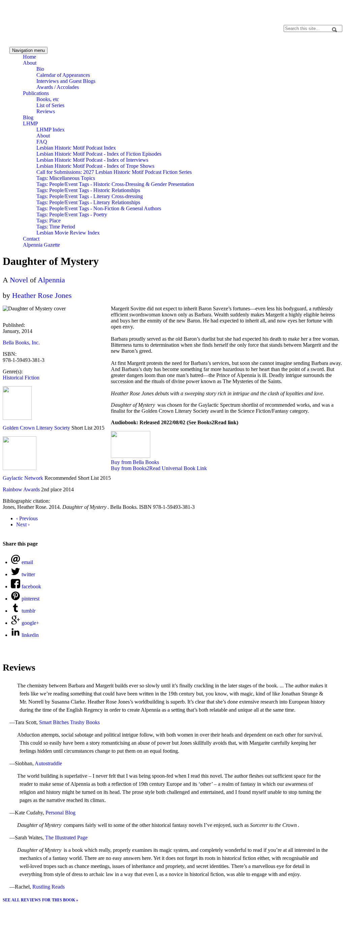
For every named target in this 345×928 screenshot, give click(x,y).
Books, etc (47, 99)
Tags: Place (48, 220)
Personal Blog (60, 812)
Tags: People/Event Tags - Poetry (71, 214)
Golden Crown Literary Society (36, 428)
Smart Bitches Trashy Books (69, 722)
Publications (36, 93)
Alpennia (34, 22)
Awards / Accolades (57, 87)
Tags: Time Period (55, 226)
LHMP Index (50, 129)
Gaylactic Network (23, 478)
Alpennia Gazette (41, 245)
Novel (19, 280)
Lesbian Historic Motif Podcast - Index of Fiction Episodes (98, 154)
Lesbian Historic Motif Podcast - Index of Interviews (92, 160)
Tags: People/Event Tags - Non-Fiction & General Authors (98, 208)
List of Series (50, 105)
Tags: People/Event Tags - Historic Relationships (88, 190)
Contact (31, 239)
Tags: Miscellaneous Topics (65, 178)
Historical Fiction (21, 377)
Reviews (45, 111)
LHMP (30, 123)
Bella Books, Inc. (21, 342)
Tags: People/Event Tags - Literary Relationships (88, 202)
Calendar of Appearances (63, 75)
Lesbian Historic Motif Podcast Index (76, 148)
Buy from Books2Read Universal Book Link (159, 468)
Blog (28, 117)
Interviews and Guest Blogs (65, 81)
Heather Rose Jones (42, 295)
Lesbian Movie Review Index (68, 233)
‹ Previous (27, 518)
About (29, 63)
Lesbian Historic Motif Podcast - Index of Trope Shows (95, 166)
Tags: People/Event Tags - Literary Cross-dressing (89, 196)
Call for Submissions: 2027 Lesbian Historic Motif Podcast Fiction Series (114, 172)
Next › (23, 524)
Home (29, 57)
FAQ (41, 142)
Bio (40, 69)
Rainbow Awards (21, 489)
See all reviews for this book (39, 900)
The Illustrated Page (66, 837)
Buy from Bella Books (135, 462)
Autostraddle (48, 763)
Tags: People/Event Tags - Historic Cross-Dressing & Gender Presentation (115, 184)
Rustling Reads (48, 887)
